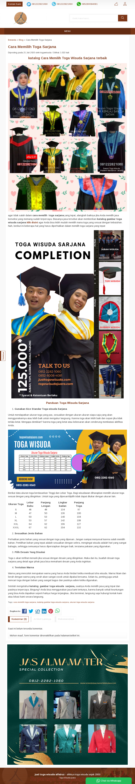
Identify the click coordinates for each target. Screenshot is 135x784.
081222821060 (40, 4)
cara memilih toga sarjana (24, 602)
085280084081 (90, 4)
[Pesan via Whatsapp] (116, 4)
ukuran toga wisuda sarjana (82, 602)
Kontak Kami (14, 4)
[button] (122, 18)
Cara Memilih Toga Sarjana (32, 47)
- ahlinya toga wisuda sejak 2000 (67, 774)
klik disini (33, 222)
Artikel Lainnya (42, 619)
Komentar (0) (19, 619)
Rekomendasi (66, 619)
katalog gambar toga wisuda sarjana (53, 602)
